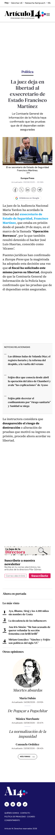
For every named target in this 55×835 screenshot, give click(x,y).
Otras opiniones (13, 651)
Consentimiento (12, 820)
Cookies (31, 816)
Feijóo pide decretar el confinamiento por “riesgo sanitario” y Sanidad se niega (29, 402)
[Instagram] (13, 804)
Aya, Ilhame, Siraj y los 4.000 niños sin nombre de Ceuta (29, 612)
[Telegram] (40, 190)
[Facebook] (15, 190)
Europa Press (27, 178)
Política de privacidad (15, 816)
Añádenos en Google (29, 198)
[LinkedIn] (27, 190)
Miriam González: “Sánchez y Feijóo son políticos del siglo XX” (29, 641)
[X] (21, 190)
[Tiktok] (25, 804)
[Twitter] (6, 804)
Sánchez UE (16, 3)
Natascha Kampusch (35, 3)
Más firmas (25, 757)
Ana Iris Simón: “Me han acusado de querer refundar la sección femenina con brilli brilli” (29, 630)
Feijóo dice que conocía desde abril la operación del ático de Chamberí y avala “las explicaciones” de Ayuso (29, 381)
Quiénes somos (11, 813)
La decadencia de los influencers (27, 620)
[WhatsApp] (34, 190)
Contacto (25, 813)
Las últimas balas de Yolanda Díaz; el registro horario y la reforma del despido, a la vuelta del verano (29, 360)
